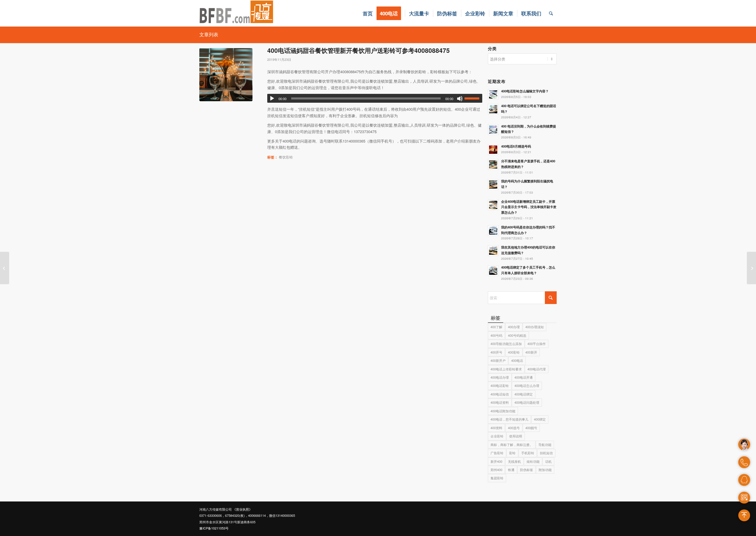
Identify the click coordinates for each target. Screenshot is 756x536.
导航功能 (544, 444)
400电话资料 (500, 402)
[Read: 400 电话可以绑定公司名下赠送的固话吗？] (493, 109)
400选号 (514, 427)
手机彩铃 (527, 452)
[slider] (473, 98)
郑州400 (496, 469)
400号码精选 (517, 335)
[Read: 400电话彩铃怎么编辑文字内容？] (493, 94)
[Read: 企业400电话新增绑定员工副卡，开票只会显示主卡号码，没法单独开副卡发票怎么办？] (493, 205)
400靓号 (531, 427)
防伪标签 (526, 469)
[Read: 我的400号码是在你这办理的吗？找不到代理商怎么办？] (493, 230)
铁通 (511, 469)
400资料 (496, 427)
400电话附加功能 (503, 410)
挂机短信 (546, 452)
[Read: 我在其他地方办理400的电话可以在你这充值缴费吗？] (493, 250)
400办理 (514, 326)
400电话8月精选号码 (516, 146)
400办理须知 (534, 326)
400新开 (531, 352)
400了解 (496, 326)
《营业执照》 (242, 509)
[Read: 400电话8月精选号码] (493, 149)
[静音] (460, 99)
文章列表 (208, 34)
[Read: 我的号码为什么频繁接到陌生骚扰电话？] (493, 184)
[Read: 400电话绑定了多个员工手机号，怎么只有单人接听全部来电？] (493, 270)
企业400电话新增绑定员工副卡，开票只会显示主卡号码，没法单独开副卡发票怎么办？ (528, 207)
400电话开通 (523, 377)
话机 (548, 461)
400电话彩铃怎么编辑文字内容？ (525, 91)
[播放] (272, 99)
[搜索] (551, 13)
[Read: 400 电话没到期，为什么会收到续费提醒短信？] (493, 129)
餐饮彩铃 (286, 157)
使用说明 (515, 436)
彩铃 (512, 452)
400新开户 (498, 360)
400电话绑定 (523, 394)
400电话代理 (536, 369)
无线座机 (514, 461)
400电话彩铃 (500, 385)
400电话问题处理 (526, 402)
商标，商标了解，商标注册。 (512, 444)
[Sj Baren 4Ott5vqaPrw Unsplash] (225, 74)
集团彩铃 (497, 477)
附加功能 (545, 469)
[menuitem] (368, 13)
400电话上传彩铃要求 (506, 369)
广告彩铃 (497, 452)
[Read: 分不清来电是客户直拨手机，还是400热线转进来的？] (493, 164)
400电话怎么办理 (526, 385)
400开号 (496, 352)
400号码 (496, 335)
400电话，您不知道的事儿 (509, 419)
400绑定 (540, 419)
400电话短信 (500, 394)
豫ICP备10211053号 (214, 528)
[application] (374, 98)
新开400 (496, 461)
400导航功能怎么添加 (506, 343)
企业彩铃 (497, 436)
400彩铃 (514, 352)
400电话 (517, 360)
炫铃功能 (533, 461)
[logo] (236, 13)
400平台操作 (536, 343)
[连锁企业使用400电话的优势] (4, 268)
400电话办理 (500, 377)
